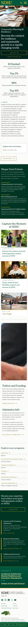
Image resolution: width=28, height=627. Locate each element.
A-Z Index (3, 603)
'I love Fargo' (7, 314)
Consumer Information (6, 608)
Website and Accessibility (15, 621)
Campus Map (4, 605)
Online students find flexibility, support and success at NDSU (11, 285)
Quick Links (15, 608)
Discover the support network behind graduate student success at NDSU (13, 253)
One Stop (15, 605)
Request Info (22, 624)
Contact (15, 603)
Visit (13, 624)
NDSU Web (3, 621)
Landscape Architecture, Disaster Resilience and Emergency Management (11, 576)
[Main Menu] (25, 2)
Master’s (5, 150)
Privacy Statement (5, 619)
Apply (4, 624)
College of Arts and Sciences (13, 583)
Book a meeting (7, 533)
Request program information (11, 548)
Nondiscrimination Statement (17, 619)
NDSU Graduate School (9, 560)
